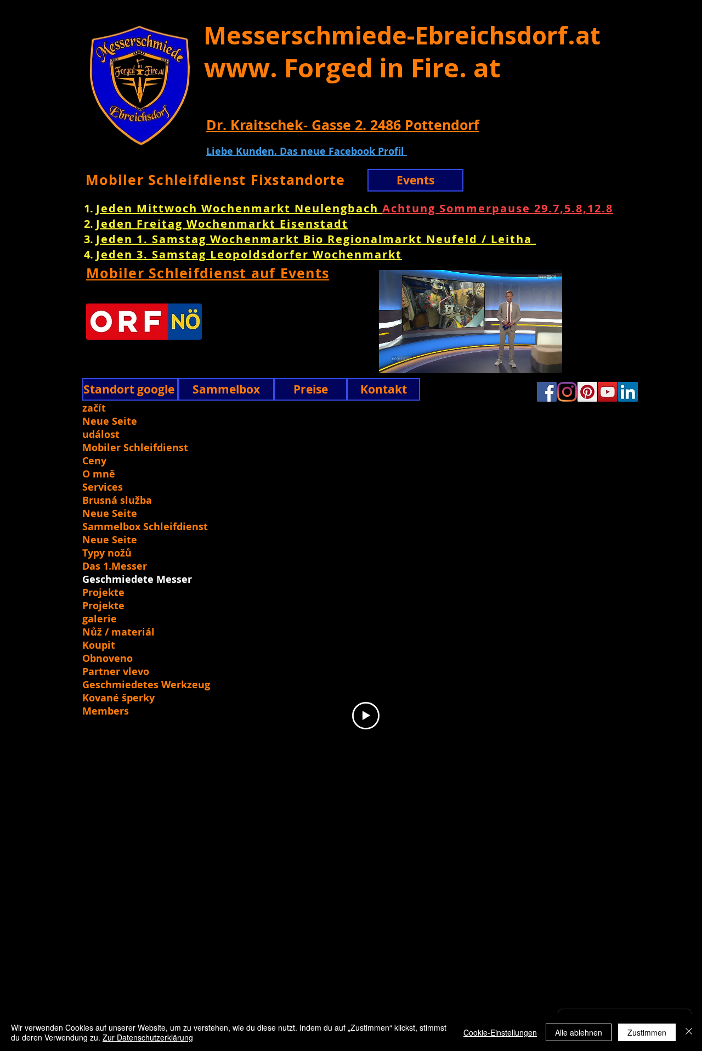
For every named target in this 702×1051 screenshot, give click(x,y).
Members (105, 711)
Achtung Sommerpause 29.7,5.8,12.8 (497, 208)
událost (101, 434)
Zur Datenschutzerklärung (148, 1037)
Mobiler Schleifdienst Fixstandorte (216, 179)
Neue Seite (109, 421)
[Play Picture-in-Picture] (572, 358)
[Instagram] (567, 392)
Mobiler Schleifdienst (135, 447)
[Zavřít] (688, 1032)
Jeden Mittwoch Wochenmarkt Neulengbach (239, 208)
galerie (99, 619)
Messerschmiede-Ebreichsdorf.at (402, 35)
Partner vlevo (115, 671)
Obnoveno (107, 658)
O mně (98, 474)
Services (102, 487)
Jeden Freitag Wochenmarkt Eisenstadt (222, 223)
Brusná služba (117, 500)
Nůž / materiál (118, 632)
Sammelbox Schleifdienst (145, 526)
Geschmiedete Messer (137, 579)
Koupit (98, 645)
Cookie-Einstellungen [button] (500, 1032)
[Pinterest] (587, 392)
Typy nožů (107, 553)
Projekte (103, 592)
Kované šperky (118, 698)
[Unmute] (368, 358)
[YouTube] (608, 392)
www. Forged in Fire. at (352, 67)
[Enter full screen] (591, 358)
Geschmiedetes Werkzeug (145, 685)
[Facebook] (547, 392)
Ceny (94, 461)
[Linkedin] (628, 392)
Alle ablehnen (578, 1032)
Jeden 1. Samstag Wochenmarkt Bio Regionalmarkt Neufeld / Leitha (316, 239)
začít (94, 408)
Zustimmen (646, 1032)
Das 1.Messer (114, 566)
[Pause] (350, 358)
